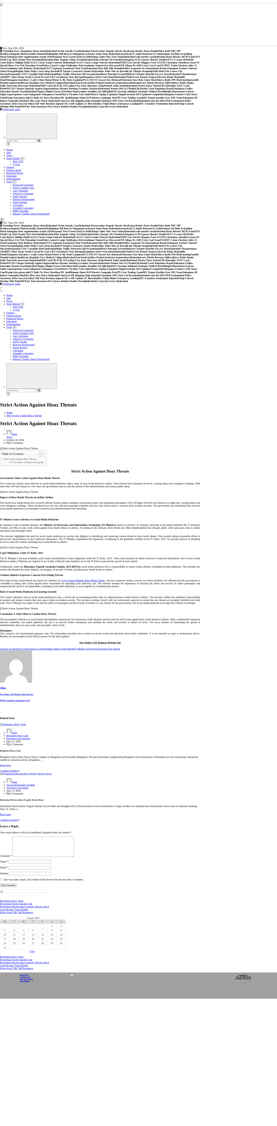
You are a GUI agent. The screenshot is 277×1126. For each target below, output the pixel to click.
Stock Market (13, 155)
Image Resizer (20, 199)
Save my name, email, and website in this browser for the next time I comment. (44, 876)
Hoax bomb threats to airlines (31, 646)
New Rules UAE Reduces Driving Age (28, 460)
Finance (10, 164)
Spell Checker (20, 193)
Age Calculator (20, 187)
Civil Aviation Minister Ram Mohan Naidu (83, 577)
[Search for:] (21, 137)
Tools (9, 178)
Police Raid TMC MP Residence (16, 909)
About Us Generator (23, 190)
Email (4, 864)
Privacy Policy (26, 976)
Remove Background (23, 196)
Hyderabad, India (11, 106)
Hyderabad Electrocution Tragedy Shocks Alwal (24, 903)
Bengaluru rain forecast (18, 735)
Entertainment (13, 176)
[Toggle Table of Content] (39, 451)
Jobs (8, 149)
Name (4, 858)
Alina (14, 431)
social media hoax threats (107, 646)
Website (4, 870)
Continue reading (9, 768)
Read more (5, 762)
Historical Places (14, 170)
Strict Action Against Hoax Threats (24, 412)
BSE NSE (18, 158)
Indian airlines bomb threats (60, 646)
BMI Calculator (21, 208)
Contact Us (25, 974)
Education (11, 173)
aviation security (8, 646)
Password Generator (23, 182)
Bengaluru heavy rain (17, 732)
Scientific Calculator (23, 205)
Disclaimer (25, 978)
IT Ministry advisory (84, 646)
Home (9, 147)
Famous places (13, 167)
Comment (6, 853)
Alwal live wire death (17, 785)
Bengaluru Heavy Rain (11, 898)
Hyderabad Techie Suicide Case (16, 901)
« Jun (31, 948)
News (9, 152)
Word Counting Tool (23, 185)
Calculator (18, 202)
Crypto (16, 161)
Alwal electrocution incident (20, 782)
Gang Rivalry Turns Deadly (14, 906)
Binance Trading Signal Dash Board (31, 211)
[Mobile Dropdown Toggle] (22, 155)
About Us (24, 972)
